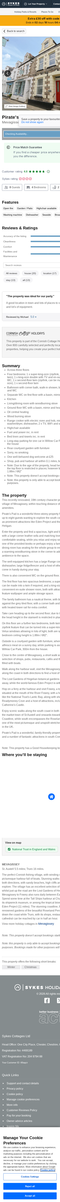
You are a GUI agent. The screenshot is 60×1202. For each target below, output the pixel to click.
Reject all (30, 1186)
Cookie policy (48, 1170)
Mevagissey (46, 923)
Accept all (30, 1196)
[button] (7, 73)
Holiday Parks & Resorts (25, 12)
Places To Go (47, 12)
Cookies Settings (30, 1176)
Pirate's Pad (15, 117)
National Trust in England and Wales (33, 849)
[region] (30, 1164)
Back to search (15, 31)
